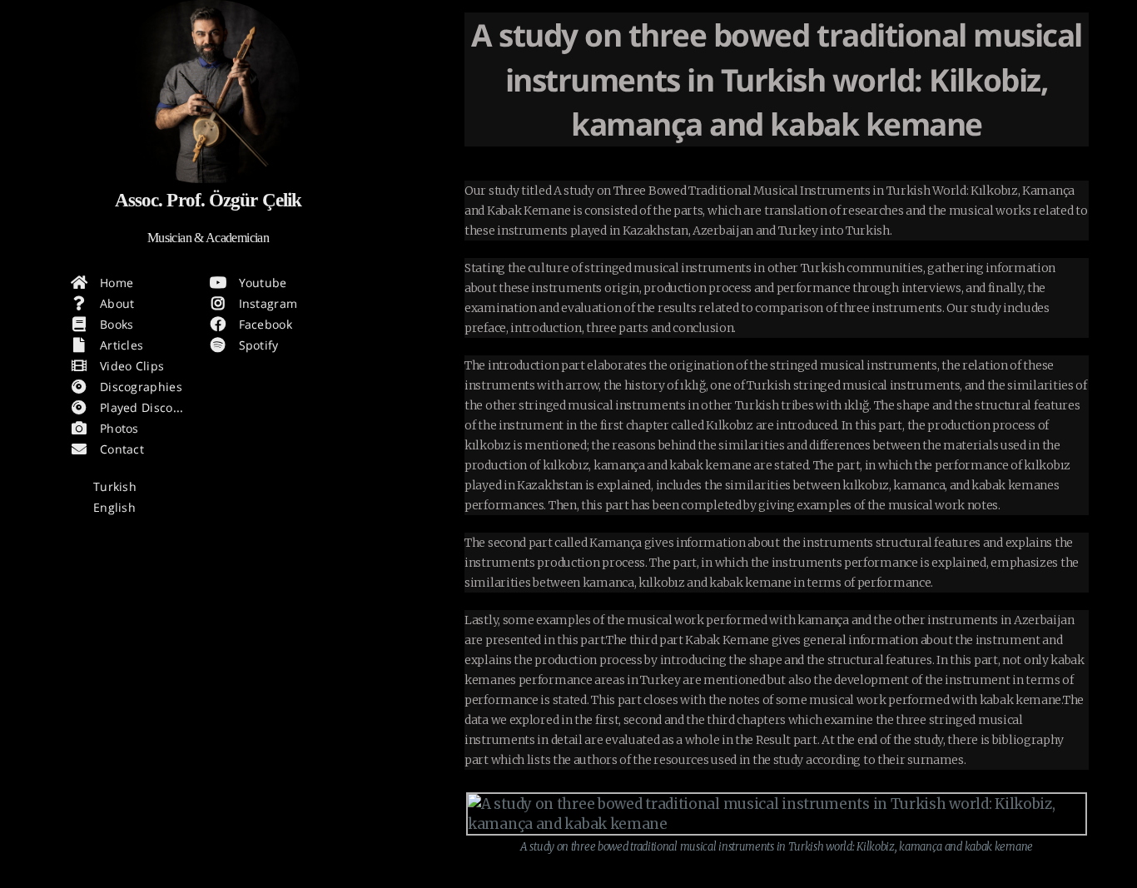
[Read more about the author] (208, 91)
